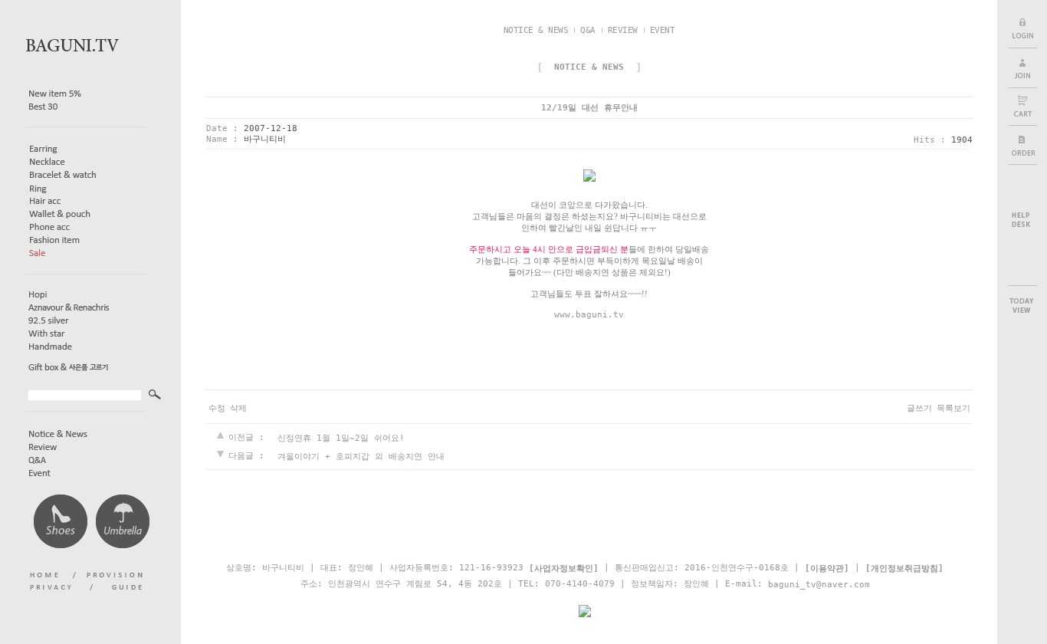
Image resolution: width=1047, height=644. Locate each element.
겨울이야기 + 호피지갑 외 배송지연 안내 (361, 456)
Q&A (588, 30)
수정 (216, 408)
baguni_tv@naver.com (819, 584)
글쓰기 (919, 408)
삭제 (238, 408)
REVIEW (623, 30)
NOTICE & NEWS (536, 30)
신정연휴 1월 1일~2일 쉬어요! (341, 438)
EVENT (662, 30)
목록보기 (953, 408)
